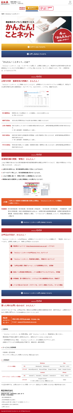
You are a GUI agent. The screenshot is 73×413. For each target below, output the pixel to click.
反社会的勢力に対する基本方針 (10, 404)
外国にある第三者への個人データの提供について (14, 402)
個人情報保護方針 (6, 397)
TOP (2, 14)
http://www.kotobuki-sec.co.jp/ (36, 246)
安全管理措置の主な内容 (8, 399)
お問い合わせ (5, 406)
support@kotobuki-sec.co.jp (27, 322)
